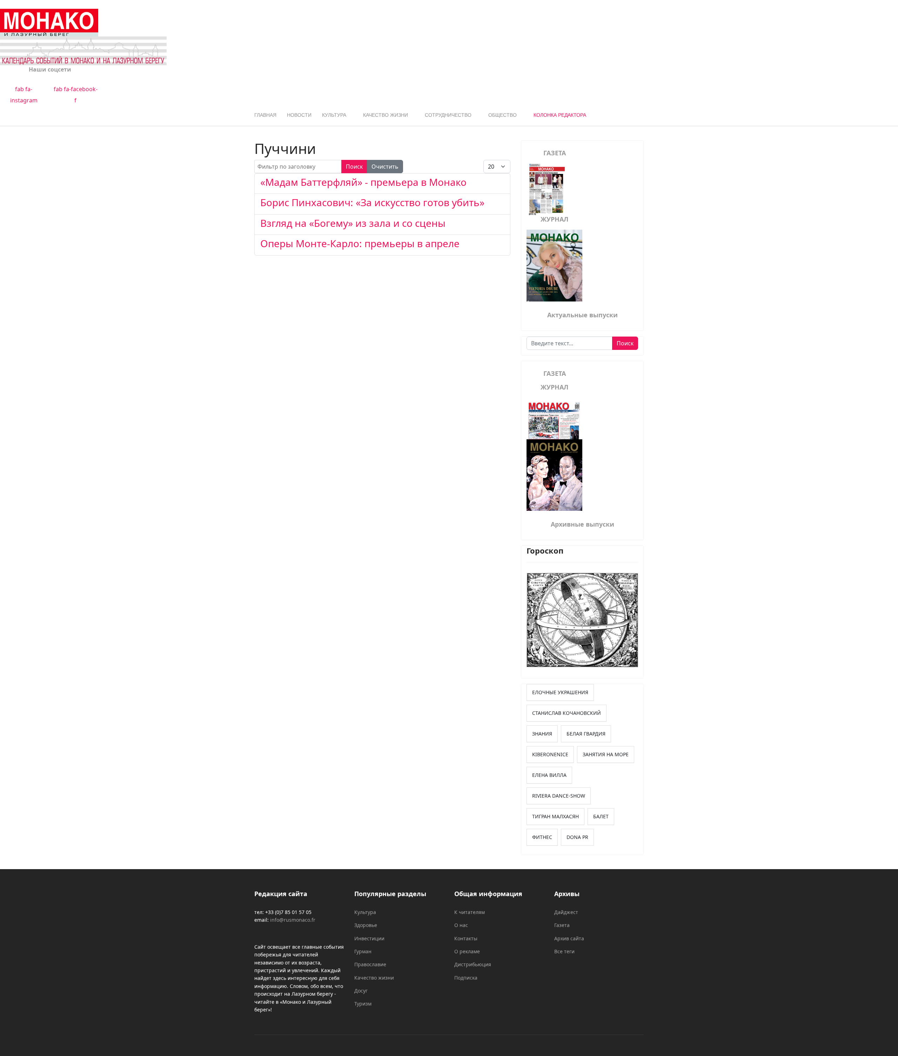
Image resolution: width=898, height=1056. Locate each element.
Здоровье (365, 925)
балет (601, 816)
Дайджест (566, 912)
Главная (265, 115)
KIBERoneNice (550, 754)
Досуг (361, 990)
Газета (562, 925)
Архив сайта (569, 938)
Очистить (384, 166)
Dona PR (577, 837)
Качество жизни (385, 115)
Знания (542, 733)
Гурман (362, 951)
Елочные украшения (560, 692)
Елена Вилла (549, 775)
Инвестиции (369, 938)
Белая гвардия (586, 733)
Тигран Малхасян (555, 816)
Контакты (465, 938)
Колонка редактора (560, 115)
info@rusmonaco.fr (292, 919)
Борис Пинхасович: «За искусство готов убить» (372, 202)
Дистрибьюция (472, 964)
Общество (502, 115)
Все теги (564, 951)
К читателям (469, 912)
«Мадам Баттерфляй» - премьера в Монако (363, 182)
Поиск (354, 166)
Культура (334, 115)
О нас (461, 925)
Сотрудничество (448, 115)
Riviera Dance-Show (558, 795)
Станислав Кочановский (566, 713)
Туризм (362, 1003)
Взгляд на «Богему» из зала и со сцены (352, 223)
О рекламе (467, 951)
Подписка (465, 977)
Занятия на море (606, 754)
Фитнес (542, 837)
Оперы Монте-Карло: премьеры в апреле (360, 243)
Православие (370, 964)
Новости (299, 115)
